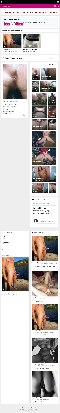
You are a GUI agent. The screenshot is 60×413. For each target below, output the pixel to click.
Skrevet (50, 263)
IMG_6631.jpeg (6, 49)
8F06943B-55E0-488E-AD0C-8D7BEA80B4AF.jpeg (36, 49)
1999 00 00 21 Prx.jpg (38, 126)
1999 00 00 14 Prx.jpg (38, 161)
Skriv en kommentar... (47, 221)
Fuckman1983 (40, 263)
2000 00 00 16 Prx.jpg (35, 88)
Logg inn (7, 24)
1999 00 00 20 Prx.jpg (51, 126)
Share (44, 58)
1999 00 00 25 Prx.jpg (38, 114)
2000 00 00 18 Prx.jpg (48, 76)
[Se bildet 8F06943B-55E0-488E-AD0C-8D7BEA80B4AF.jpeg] (32, 41)
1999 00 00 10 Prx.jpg (38, 178)
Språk (23, 407)
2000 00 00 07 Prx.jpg (38, 101)
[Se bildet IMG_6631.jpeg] (12, 41)
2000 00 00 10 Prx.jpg (47, 88)
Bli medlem (19, 24)
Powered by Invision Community (30, 410)
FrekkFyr (39, 365)
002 (36, 297)
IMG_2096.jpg (38, 397)
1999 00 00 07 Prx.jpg (38, 189)
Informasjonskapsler (33, 407)
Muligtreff (6, 51)
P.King (16, 104)
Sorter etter (52, 64)
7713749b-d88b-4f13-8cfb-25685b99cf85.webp (42, 364)
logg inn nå (40, 213)
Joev (38, 298)
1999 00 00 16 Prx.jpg (38, 143)
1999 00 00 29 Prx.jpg (52, 190)
